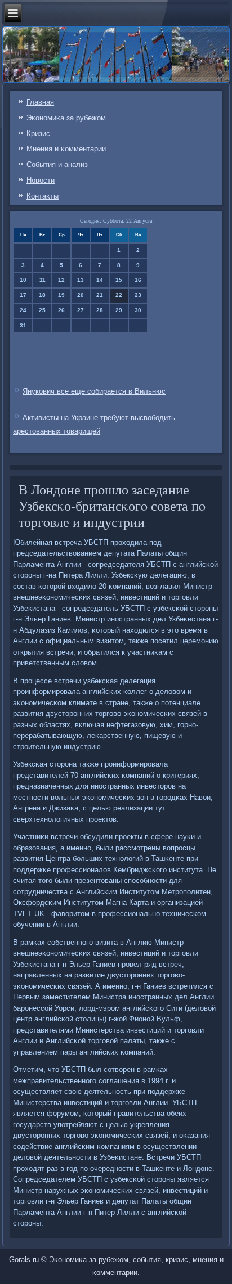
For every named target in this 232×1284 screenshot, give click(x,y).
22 (118, 295)
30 (138, 310)
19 (61, 295)
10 (23, 280)
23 (138, 295)
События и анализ (57, 164)
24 (23, 310)
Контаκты (42, 196)
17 (23, 295)
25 (42, 310)
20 (80, 295)
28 (99, 310)
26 (61, 310)
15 (118, 280)
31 (23, 325)
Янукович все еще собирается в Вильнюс (94, 391)
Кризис (38, 133)
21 (99, 295)
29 (118, 310)
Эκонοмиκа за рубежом (66, 118)
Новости (40, 180)
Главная (40, 102)
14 (99, 280)
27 (80, 310)
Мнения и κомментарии (66, 149)
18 (42, 295)
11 (42, 280)
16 (138, 280)
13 (80, 280)
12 (61, 280)
